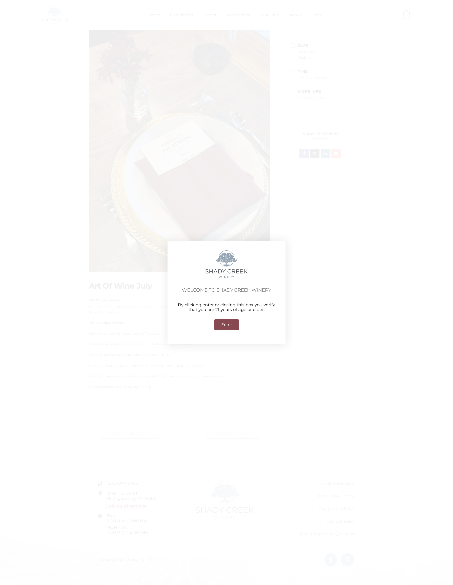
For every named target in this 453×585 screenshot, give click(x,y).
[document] (226, 292)
